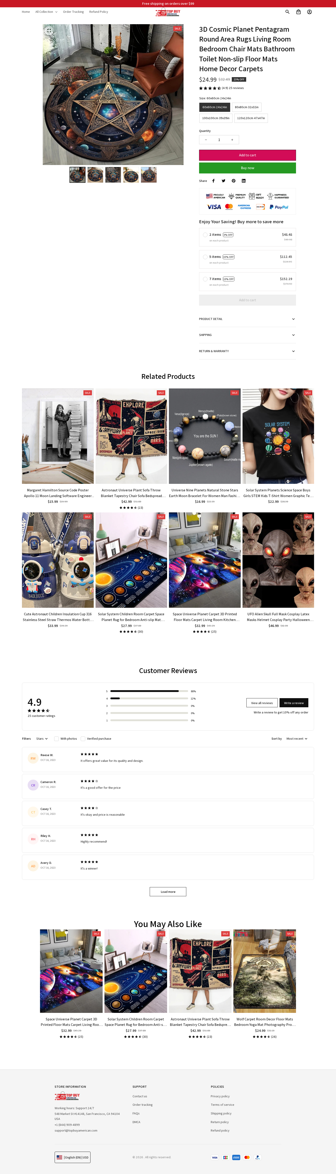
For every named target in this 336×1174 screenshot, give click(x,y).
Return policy (220, 1122)
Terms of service (222, 1105)
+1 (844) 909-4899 (67, 1125)
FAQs (136, 1113)
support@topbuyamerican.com (76, 1130)
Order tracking (143, 1105)
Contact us (140, 1096)
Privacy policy (220, 1096)
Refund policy (220, 1130)
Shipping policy (221, 1113)
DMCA (136, 1122)
